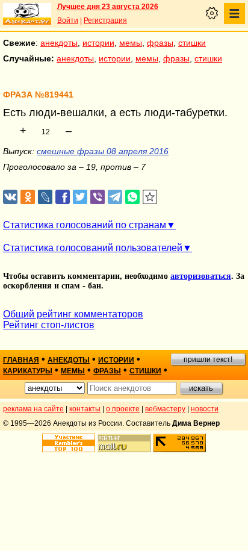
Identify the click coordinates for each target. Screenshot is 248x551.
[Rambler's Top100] (68, 443)
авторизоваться (200, 276)
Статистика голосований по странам (84, 225)
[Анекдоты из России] (27, 14)
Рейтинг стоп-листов (49, 325)
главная (21, 360)
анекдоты (59, 43)
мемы (130, 43)
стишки (192, 43)
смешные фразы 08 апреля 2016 (103, 151)
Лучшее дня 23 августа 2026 (107, 6)
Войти (67, 20)
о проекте (123, 409)
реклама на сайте (33, 409)
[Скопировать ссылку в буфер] (150, 197)
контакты (85, 409)
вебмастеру (165, 409)
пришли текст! (208, 359)
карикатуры (27, 371)
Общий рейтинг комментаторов (73, 314)
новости (205, 409)
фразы (160, 43)
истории (98, 43)
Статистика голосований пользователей (92, 248)
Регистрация (105, 20)
